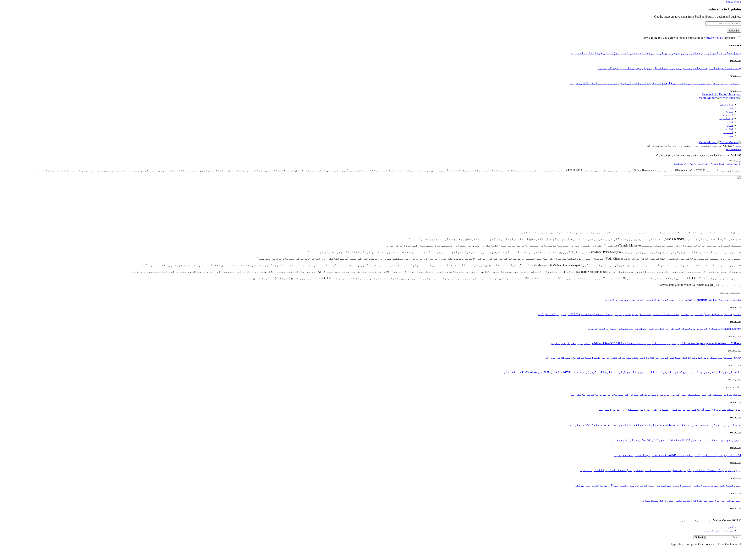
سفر (731, 135)
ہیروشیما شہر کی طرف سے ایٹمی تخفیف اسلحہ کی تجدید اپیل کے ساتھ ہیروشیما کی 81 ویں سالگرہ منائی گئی (658, 485)
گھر (738, 145)
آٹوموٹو (727, 132)
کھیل (730, 125)
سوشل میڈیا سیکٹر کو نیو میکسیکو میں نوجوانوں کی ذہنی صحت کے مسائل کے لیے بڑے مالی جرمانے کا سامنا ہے (656, 53)
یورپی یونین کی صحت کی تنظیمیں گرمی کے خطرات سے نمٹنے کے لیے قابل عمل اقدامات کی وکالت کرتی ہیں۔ (660, 470)
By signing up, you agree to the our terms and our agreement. (690, 37)
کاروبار (727, 115)
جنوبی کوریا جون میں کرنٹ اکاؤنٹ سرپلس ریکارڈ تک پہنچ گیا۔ (692, 500)
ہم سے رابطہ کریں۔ (718, 530)
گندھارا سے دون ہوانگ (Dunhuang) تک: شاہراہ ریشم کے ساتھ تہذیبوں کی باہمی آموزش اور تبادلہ (672, 299)
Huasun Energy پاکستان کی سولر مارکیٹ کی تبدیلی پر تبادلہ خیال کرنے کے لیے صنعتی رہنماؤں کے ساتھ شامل (664, 328)
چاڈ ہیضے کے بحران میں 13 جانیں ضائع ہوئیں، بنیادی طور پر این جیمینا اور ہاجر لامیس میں (669, 68)
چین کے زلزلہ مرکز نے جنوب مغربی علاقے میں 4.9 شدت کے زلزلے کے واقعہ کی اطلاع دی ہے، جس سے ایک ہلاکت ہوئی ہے (655, 83)
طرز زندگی (726, 104)
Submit (699, 537)
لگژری (729, 128)
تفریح (729, 111)
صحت (731, 108)
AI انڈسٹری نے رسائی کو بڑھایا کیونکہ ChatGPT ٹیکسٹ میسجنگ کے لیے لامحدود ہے (677, 455)
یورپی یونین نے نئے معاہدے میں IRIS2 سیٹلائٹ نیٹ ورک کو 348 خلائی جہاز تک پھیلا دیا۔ (674, 439)
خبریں (729, 121)
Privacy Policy (714, 37)
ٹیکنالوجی (726, 118)
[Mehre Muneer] (720, 97)
